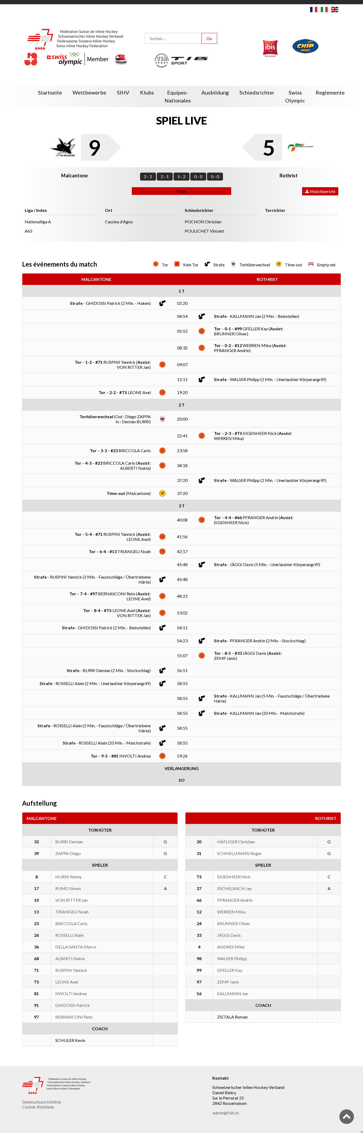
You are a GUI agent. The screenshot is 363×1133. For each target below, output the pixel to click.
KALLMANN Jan (232, 993)
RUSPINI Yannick (71, 970)
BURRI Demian (69, 841)
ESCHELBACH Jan (234, 888)
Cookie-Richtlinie (38, 1106)
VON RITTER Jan (71, 900)
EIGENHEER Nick (234, 876)
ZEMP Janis (228, 981)
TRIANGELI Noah (71, 911)
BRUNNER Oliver (233, 923)
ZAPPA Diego (68, 853)
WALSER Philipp (232, 958)
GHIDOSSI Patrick (72, 1005)
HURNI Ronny (68, 876)
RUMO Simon (68, 888)
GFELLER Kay (229, 970)
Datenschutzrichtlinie (41, 1101)
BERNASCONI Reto (73, 1016)
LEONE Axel (66, 981)
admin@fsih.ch (225, 1112)
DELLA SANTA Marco (75, 946)
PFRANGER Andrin (234, 900)
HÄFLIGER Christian (236, 841)
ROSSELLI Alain (69, 935)
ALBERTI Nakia (70, 958)
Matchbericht (322, 191)
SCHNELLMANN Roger (239, 853)
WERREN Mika (231, 911)
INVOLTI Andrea (71, 993)
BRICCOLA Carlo (71, 923)
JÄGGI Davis (229, 935)
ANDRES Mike (230, 946)
